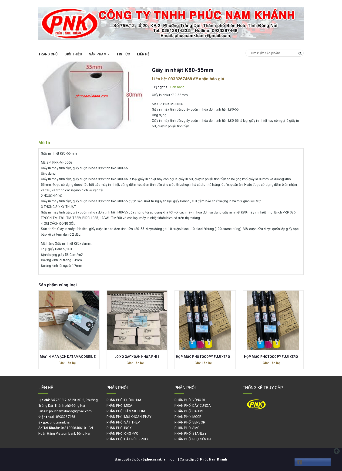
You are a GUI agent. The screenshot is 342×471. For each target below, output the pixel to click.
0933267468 (180, 78)
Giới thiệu (73, 54)
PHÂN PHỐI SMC (186, 428)
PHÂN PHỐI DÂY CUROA (192, 405)
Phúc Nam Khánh (213, 459)
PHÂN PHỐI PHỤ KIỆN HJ (192, 439)
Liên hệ (143, 54)
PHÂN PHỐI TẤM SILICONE (126, 411)
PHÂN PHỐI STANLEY (190, 433)
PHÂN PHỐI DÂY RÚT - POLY (128, 439)
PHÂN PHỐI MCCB (188, 417)
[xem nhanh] (74, 320)
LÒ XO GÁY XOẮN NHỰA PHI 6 (137, 357)
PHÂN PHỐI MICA (120, 405)
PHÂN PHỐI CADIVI (188, 411)
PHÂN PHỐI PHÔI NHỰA (124, 400)
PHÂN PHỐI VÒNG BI (189, 400)
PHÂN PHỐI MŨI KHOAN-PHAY (129, 417)
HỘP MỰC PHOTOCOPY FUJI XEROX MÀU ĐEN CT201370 (220, 357)
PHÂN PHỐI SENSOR (189, 422)
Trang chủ (47, 54)
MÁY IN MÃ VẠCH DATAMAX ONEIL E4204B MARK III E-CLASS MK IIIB (92, 357)
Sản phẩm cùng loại (57, 284)
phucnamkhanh (62, 422)
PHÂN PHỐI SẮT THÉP (123, 422)
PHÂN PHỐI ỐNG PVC (122, 433)
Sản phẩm (98, 54)
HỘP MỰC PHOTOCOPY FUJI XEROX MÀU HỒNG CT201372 (289, 357)
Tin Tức (123, 54)
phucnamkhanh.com (161, 459)
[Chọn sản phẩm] (64, 320)
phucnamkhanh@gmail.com (70, 411)
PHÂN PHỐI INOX (119, 428)
